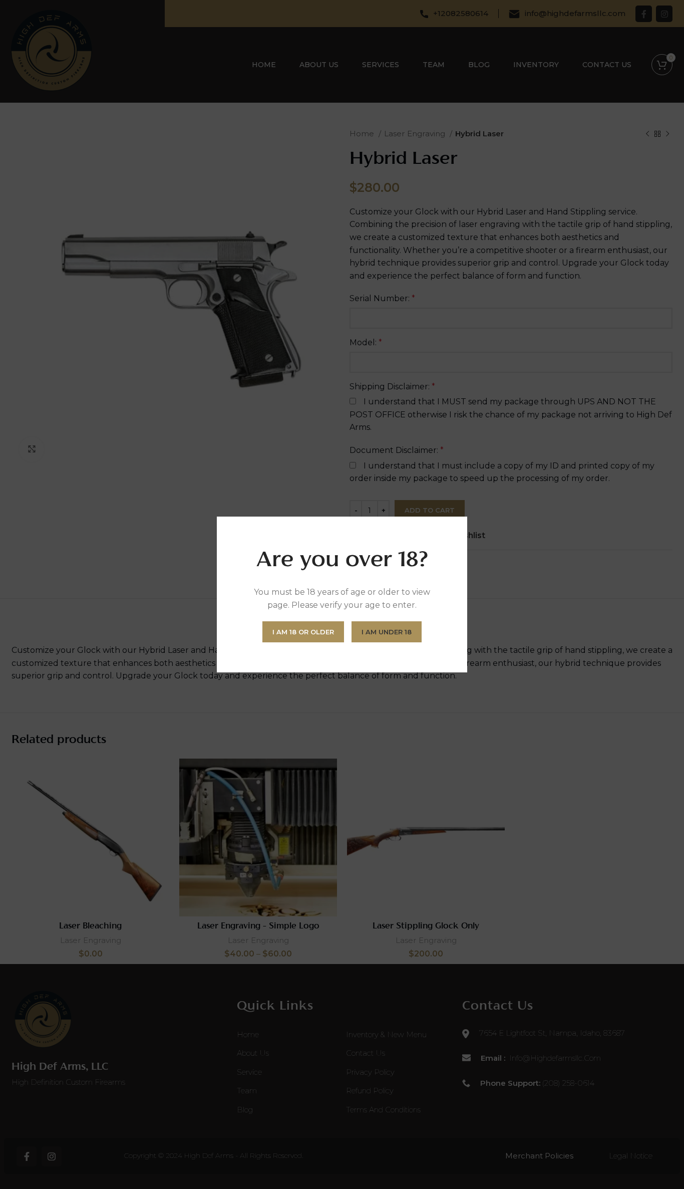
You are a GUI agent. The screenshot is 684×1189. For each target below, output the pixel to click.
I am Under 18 (387, 632)
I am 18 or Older (303, 632)
